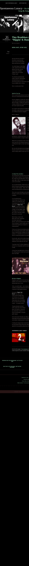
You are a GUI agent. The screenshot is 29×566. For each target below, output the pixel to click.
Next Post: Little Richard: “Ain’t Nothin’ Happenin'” (12, 367)
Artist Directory (23, 3)
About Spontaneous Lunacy (11, 3)
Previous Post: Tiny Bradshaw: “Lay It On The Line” (12, 361)
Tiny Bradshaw (25, 349)
